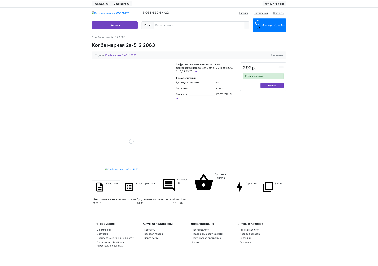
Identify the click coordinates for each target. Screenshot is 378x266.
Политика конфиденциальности (115, 237)
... (177, 97)
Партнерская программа (206, 237)
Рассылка (245, 242)
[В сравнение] (279, 67)
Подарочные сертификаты (207, 233)
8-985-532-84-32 (155, 12)
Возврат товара (153, 233)
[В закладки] (282, 67)
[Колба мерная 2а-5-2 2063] (131, 141)
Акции (195, 242)
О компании (261, 13)
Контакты (278, 13)
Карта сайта (151, 237)
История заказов (250, 233)
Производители (201, 229)
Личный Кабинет (249, 229)
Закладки (245, 237)
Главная (243, 13)
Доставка (102, 233)
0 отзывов (277, 55)
